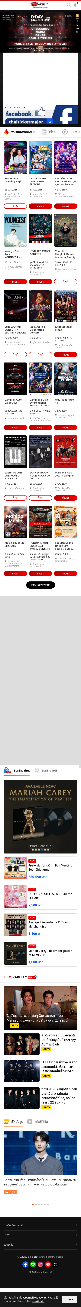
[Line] (33, 1264)
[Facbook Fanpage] (25, 1264)
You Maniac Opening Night (13, 180)
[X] (56, 1264)
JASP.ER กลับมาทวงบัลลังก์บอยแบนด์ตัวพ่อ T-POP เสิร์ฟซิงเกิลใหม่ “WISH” (59, 1067)
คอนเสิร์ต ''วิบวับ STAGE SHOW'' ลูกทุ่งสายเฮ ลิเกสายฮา (65, 181)
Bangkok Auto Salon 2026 (13, 401)
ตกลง (70, 1299)
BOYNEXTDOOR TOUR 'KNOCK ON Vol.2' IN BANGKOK (40, 476)
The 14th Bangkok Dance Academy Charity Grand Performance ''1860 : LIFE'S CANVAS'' (65, 254)
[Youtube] (48, 1264)
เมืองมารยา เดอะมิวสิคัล (63, 328)
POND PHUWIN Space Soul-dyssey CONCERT (40, 546)
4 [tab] (42, 850)
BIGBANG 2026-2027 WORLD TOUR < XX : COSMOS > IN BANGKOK (14, 476)
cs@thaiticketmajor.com (50, 1257)
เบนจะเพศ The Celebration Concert (37, 330)
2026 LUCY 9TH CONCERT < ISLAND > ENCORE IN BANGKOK (15, 330)
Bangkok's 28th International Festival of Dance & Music (40, 403)
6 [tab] (48, 850)
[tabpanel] (40, 816)
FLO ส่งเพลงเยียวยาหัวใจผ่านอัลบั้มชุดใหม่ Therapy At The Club (58, 1040)
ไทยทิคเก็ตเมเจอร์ (44, 1272)
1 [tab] (33, 850)
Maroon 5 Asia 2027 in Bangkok (64, 474)
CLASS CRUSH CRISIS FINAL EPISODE (38, 181)
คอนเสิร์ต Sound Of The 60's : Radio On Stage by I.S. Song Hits (64, 546)
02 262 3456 (26, 1257)
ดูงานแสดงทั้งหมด (40, 585)
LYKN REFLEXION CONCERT (40, 253)
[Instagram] (40, 1264)
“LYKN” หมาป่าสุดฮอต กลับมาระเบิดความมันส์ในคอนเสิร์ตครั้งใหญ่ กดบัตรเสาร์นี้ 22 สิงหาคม (59, 1096)
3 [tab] (39, 850)
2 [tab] (36, 850)
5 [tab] (45, 850)
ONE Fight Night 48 (64, 401)
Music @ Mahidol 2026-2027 (15, 544)
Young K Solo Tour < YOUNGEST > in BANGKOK (14, 254)
